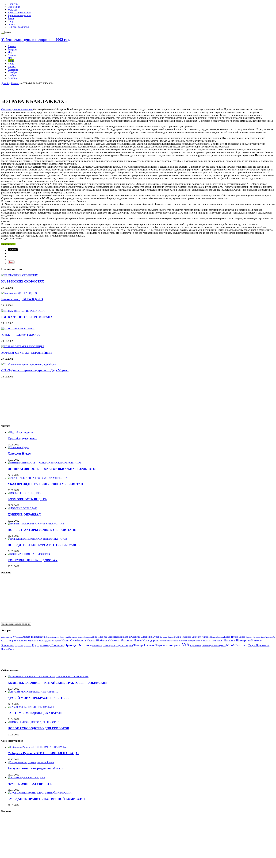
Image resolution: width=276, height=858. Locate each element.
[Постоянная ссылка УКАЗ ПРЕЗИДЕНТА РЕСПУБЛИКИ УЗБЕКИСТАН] (39, 478)
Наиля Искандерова (146, 640)
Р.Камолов (97, 645)
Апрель (12, 55)
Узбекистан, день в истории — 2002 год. (35, 40)
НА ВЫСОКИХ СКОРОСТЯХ (22, 281)
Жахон (226, 636)
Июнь (11, 60)
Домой (5, 83)
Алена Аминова (52, 637)
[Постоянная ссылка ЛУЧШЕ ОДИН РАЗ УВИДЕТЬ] (26, 777)
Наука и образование (19, 12)
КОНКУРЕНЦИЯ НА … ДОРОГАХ (32, 560)
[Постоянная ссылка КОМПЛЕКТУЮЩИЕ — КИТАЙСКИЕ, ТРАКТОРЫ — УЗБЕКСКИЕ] (48, 676)
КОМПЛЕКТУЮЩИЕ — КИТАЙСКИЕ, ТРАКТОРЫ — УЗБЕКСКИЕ (57, 682)
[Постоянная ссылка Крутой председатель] (20, 432)
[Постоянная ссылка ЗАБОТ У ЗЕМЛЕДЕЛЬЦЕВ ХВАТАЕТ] (31, 707)
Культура (12, 9)
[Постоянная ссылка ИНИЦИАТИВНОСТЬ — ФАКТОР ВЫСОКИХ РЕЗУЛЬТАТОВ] (45, 462)
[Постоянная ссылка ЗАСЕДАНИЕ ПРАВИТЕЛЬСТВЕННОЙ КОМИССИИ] (40, 792)
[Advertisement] (38, 89)
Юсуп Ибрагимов (258, 645)
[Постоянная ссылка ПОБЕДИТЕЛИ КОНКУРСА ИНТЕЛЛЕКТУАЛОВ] (37, 538)
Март (10, 52)
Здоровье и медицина (19, 15)
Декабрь (12, 78)
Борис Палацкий (116, 637)
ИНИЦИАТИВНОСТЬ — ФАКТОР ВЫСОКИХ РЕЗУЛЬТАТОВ (52, 468)
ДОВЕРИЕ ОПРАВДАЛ (24, 514)
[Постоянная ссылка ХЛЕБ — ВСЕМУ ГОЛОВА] (17, 328)
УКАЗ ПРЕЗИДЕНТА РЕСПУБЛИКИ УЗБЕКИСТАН (45, 484)
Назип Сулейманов (73, 640)
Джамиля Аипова (201, 636)
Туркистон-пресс (168, 645)
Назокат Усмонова (121, 640)
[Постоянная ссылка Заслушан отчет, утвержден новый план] (31, 762)
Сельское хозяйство (18, 27)
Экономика (14, 6)
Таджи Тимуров (124, 645)
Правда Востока (78, 645)
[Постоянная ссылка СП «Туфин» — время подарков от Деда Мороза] (29, 364)
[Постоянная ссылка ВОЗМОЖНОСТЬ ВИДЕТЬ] (24, 493)
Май (10, 57)
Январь (12, 46)
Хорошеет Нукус (19, 453)
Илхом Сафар (238, 637)
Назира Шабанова (98, 640)
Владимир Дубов (150, 636)
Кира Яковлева (266, 637)
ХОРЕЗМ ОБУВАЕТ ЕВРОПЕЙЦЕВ (27, 352)
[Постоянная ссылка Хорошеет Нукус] (18, 447)
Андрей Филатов (84, 637)
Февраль (12, 49)
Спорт (11, 21)
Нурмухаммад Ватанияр (48, 645)
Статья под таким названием (17, 109)
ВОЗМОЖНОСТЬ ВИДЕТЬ (27, 499)
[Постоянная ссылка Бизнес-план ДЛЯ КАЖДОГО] (19, 293)
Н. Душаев (56, 641)
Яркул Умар (7, 649)
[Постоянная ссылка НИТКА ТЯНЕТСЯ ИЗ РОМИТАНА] (23, 310)
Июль (11, 63)
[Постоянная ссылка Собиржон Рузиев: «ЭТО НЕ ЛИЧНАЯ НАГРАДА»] (37, 747)
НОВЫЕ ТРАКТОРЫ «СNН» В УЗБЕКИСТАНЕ (42, 529)
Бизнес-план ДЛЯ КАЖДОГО (22, 299)
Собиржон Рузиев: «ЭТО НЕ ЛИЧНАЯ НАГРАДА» (43, 753)
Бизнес (11, 24)
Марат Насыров (17, 640)
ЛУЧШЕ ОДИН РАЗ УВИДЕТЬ (30, 783)
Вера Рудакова (132, 636)
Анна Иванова (99, 636)
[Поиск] (2, 33)
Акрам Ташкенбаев (33, 636)
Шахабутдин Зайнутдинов (214, 645)
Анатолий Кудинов (68, 637)
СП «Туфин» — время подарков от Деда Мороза (35, 370)
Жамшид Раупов (216, 637)
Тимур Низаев (144, 645)
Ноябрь (12, 75)
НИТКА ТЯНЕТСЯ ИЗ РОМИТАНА (27, 317)
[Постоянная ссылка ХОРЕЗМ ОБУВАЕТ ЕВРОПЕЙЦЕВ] (22, 346)
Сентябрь (13, 69)
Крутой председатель (22, 438)
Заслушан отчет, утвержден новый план (35, 768)
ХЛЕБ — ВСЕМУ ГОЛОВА (20, 334)
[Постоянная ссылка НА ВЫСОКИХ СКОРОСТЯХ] (19, 275)
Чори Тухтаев (195, 646)
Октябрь (12, 72)
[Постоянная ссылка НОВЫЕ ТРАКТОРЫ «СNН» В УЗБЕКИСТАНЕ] (36, 523)
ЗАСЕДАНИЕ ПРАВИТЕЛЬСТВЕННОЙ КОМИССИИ (46, 799)
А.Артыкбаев (6, 637)
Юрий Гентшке (236, 645)
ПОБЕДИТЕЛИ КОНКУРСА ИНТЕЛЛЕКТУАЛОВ (44, 545)
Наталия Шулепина (169, 641)
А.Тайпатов (17, 637)
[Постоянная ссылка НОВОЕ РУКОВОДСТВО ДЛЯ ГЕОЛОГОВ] (33, 722)
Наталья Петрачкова (189, 640)
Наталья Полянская (212, 640)
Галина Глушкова (182, 637)
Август (11, 66)
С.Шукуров (109, 645)
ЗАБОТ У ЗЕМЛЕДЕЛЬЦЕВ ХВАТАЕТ (35, 713)
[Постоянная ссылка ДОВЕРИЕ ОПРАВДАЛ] (22, 508)
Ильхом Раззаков (253, 637)
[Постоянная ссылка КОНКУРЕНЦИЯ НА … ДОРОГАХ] (29, 554)
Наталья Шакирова (237, 640)
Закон (11, 18)
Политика (13, 4)
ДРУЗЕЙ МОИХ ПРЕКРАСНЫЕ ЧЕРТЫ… (38, 698)
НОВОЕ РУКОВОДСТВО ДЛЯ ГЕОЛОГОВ (38, 728)
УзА (186, 644)
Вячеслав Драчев (167, 637)
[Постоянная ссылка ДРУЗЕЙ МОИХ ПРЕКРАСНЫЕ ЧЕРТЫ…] (33, 691)
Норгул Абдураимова (23, 646)
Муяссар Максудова (40, 640)
